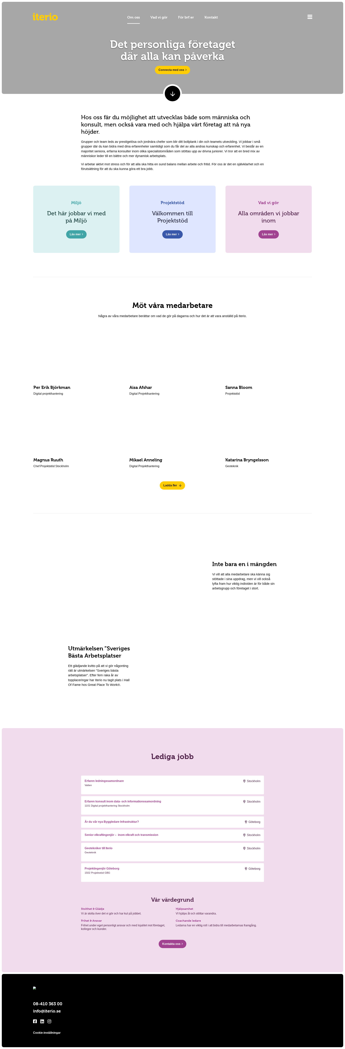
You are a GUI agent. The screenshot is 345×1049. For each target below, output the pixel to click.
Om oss (133, 17)
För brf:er (186, 17)
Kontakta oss (171, 943)
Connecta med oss (171, 69)
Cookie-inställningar (47, 1032)
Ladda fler (170, 485)
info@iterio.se (47, 1011)
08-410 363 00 (47, 1003)
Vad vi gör (158, 17)
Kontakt (211, 17)
